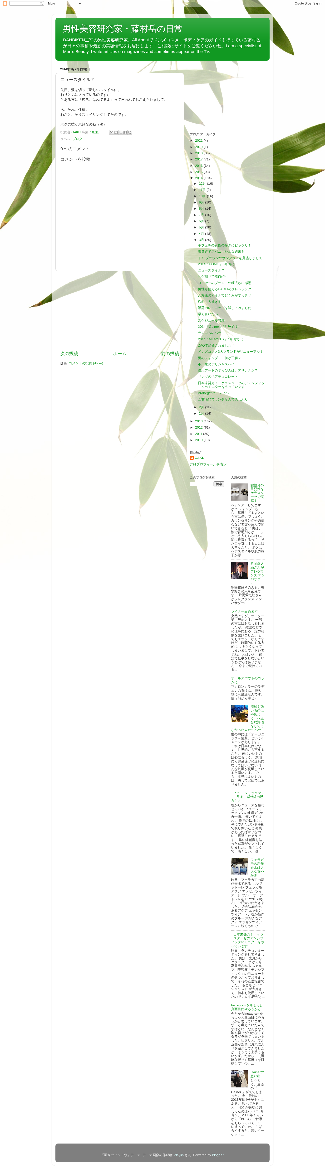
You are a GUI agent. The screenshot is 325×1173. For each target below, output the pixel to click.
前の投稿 (170, 353)
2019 (199, 147)
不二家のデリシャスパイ (216, 364)
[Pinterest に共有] (129, 132)
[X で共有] (120, 132)
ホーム (120, 353)
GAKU (199, 458)
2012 (199, 427)
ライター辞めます (244, 611)
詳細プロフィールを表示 (208, 464)
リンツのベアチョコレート (218, 376)
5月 (202, 227)
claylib (179, 1155)
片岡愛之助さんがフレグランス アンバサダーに (258, 573)
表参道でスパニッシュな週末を (221, 251)
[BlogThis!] (116, 132)
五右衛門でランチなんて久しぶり (223, 399)
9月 (202, 202)
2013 (199, 421)
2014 (199, 178)
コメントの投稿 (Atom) (86, 363)
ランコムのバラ (209, 333)
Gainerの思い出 (257, 1074)
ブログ (77, 139)
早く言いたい (208, 314)
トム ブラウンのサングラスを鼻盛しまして (230, 258)
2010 (199, 440)
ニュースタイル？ (211, 270)
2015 (199, 172)
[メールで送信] (111, 132)
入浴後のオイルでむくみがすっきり (224, 295)
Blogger (217, 1155)
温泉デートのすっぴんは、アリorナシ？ (228, 370)
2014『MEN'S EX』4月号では (220, 339)
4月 (202, 234)
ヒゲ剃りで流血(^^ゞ (213, 276)
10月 (203, 196)
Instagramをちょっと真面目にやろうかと (247, 1007)
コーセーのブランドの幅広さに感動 (224, 283)
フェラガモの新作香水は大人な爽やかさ (257, 867)
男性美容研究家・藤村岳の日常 (123, 29)
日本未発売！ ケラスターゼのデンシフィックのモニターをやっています (231, 385)
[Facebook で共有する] (125, 132)
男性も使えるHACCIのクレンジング (224, 289)
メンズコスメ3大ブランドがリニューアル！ (230, 351)
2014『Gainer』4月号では (218, 326)
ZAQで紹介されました (214, 345)
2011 (199, 434)
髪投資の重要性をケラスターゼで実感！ (257, 492)
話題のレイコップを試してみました (224, 308)
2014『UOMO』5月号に (216, 264)
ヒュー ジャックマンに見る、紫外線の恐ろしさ (247, 796)
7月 (202, 215)
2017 (199, 159)
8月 (202, 208)
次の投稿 (69, 353)
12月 (203, 183)
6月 (202, 221)
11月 (203, 190)
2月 (202, 407)
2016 (199, 166)
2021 (199, 140)
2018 (199, 153)
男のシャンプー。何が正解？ (219, 358)
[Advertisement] (119, 311)
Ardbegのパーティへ (213, 393)
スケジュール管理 (211, 320)
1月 (202, 413)
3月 (202, 240)
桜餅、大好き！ (209, 302)
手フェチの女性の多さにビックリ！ (224, 245)
